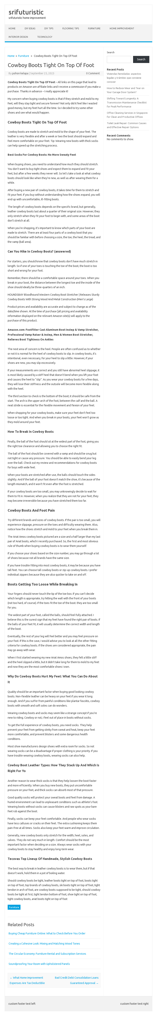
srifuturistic (26, 12)
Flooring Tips (70, 28)
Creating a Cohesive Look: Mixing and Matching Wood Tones (44, 943)
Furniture (94, 28)
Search (110, 52)
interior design (18, 37)
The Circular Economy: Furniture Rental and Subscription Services (47, 953)
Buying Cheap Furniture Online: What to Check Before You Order (47, 933)
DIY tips (48, 28)
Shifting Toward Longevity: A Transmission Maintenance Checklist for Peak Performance (127, 102)
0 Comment (93, 73)
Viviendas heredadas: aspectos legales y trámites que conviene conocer (124, 77)
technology (44, 37)
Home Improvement (122, 28)
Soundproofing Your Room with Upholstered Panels (39, 963)
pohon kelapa (20, 73)
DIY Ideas (30, 28)
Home (12, 28)
